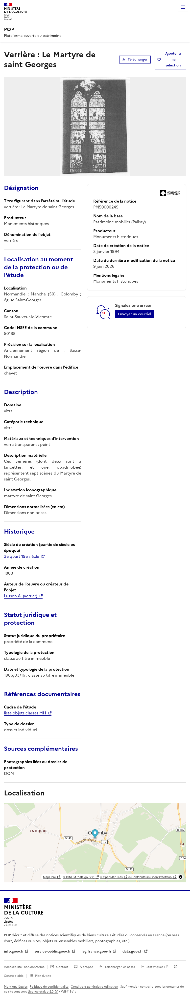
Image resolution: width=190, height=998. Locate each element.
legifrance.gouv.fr (97, 951)
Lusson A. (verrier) (20, 596)
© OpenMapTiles (111, 877)
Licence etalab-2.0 (40, 991)
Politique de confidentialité (49, 986)
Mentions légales (15, 986)
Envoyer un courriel (134, 314)
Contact (62, 967)
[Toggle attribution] (181, 877)
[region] (95, 842)
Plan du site (43, 976)
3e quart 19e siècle (21, 556)
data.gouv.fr (132, 951)
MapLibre (49, 877)
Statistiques (154, 967)
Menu (183, 7)
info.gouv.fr (14, 951)
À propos (86, 967)
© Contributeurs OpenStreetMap (150, 877)
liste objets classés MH (25, 713)
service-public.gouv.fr (53, 951)
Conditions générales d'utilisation (94, 986)
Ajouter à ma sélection (173, 59)
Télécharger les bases (120, 967)
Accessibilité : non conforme (24, 967)
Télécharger (138, 59)
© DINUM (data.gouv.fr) (78, 877)
